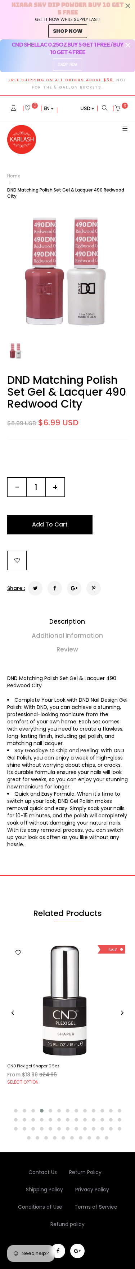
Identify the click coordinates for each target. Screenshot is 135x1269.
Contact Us (42, 1172)
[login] (13, 108)
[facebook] (58, 1251)
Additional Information (67, 635)
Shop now (67, 31)
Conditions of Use (40, 1206)
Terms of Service (96, 1206)
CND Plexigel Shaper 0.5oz (33, 1066)
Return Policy (85, 1172)
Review (67, 649)
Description (67, 621)
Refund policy (67, 1224)
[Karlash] (21, 139)
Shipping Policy (44, 1189)
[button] (48, 108)
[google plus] (77, 1251)
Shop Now (67, 64)
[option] (67, 270)
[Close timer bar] (128, 6)
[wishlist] (31, 108)
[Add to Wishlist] (17, 560)
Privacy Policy (92, 1189)
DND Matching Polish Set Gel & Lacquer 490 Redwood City (66, 392)
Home (14, 176)
